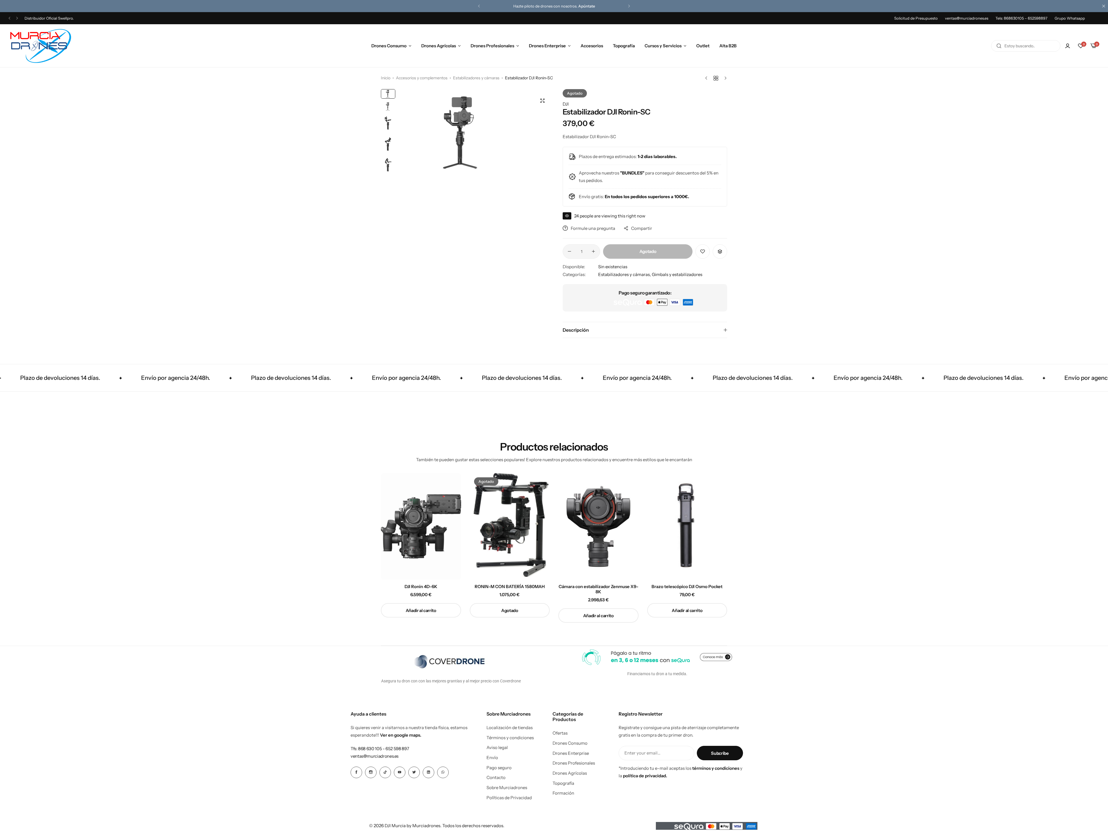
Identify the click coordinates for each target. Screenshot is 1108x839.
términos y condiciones (715, 768)
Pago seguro (499, 767)
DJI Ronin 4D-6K (421, 586)
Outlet (703, 45)
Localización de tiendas (509, 727)
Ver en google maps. (400, 735)
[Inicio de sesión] (1067, 46)
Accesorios (592, 45)
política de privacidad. (645, 775)
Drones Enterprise (547, 45)
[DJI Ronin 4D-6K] (421, 526)
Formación (563, 793)
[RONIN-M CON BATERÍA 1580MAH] (510, 526)
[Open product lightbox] (542, 100)
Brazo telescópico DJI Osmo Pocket (687, 586)
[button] (479, 6)
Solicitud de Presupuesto (916, 18)
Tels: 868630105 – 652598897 (1021, 18)
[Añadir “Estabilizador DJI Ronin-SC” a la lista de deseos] (702, 251)
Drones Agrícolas (438, 45)
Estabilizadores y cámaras (476, 77)
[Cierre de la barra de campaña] (1103, 6)
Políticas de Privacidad (509, 797)
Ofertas (560, 733)
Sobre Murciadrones (506, 787)
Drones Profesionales (492, 45)
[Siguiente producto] (724, 78)
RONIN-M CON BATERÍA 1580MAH (510, 586)
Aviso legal (497, 747)
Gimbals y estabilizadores (677, 274)
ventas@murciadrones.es (966, 18)
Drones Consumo (389, 45)
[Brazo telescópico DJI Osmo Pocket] (687, 526)
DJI (566, 104)
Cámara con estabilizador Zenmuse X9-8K (598, 589)
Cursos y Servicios (663, 45)
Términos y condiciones (510, 737)
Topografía (624, 45)
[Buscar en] (999, 46)
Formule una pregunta (593, 228)
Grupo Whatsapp (1070, 18)
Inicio (385, 77)
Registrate (584, 6)
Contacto (496, 777)
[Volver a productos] (716, 78)
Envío (492, 757)
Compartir (641, 228)
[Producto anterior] (708, 78)
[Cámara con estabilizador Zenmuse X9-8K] (598, 526)
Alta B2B (728, 45)
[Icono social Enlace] (356, 772)
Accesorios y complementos (422, 77)
